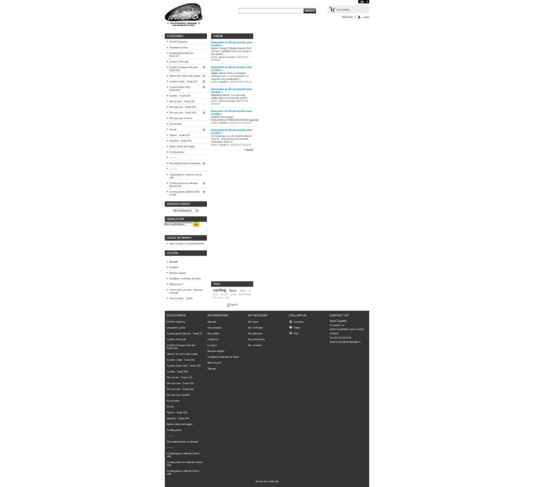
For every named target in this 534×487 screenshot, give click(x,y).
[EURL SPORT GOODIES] (183, 15)
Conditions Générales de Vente (185, 278)
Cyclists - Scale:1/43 (179, 95)
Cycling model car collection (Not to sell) (183, 184)
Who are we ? (176, 284)
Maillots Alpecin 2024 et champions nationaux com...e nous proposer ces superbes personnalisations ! (230, 76)
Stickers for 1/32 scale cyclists (184, 76)
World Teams (245, 294)
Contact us (213, 339)
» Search (248, 149)
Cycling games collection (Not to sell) (184, 193)
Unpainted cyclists (178, 47)
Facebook (298, 322)
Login (366, 17)
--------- (173, 157)
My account (258, 315)
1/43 (227, 297)
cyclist (233, 294)
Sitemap (212, 368)
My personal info (256, 339)
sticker (243, 290)
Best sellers (213, 333)
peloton (224, 294)
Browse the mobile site (267, 481)
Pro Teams (218, 297)
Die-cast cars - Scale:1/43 (182, 112)
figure (233, 290)
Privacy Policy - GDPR (181, 298)
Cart (342, 9)
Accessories (175, 124)
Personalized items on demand (184, 163)
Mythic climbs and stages (182, 146)
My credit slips (255, 327)
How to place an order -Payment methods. (185, 291)
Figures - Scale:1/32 (179, 135)
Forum (218, 36)
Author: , (231, 82)
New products (215, 327)
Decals (172, 129)
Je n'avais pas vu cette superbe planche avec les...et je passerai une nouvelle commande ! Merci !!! (231, 139)
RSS (295, 333)
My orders (253, 322)
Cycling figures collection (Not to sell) (185, 176)
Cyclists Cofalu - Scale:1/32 (183, 81)
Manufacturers (178, 204)
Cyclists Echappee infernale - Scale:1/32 (184, 68)
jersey (216, 294)
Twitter (296, 327)
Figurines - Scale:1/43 (180, 141)
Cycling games (176, 152)
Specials (212, 322)
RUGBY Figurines (178, 42)
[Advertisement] (227, 218)
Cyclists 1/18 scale (179, 61)
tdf (250, 290)
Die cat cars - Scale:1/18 (181, 101)
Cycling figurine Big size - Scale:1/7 (182, 54)
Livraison (174, 267)
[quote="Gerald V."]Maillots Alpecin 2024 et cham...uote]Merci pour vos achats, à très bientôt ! (231, 51)
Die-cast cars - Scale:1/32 (182, 107)
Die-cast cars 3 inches (180, 118)
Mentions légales (177, 273)
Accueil (172, 253)
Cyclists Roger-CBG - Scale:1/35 (180, 88)
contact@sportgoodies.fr (348, 342)
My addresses (255, 333)
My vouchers (255, 345)
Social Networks (179, 237)
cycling (219, 290)
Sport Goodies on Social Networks (186, 243)
